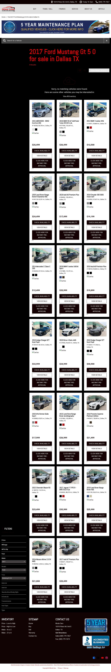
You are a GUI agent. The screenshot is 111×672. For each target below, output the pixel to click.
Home (4, 17)
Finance (62, 9)
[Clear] (11, 532)
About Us (88, 9)
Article (101, 9)
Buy (34, 9)
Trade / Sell (48, 9)
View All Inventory (69, 96)
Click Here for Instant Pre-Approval (42, 163)
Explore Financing (32, 168)
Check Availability (42, 151)
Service (75, 9)
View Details (42, 156)
